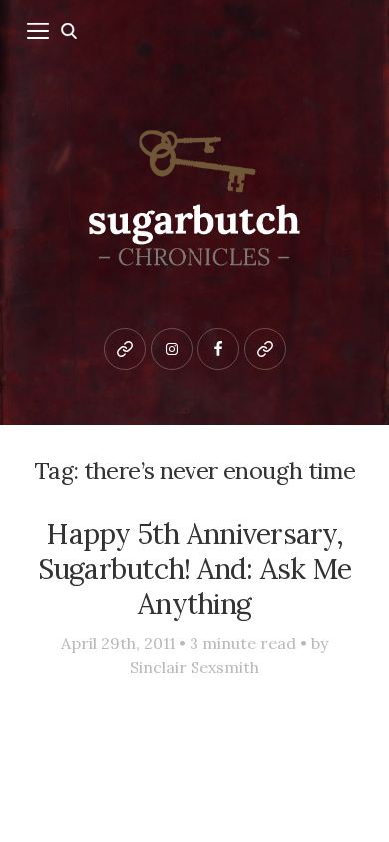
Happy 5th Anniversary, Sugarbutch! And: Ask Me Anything (195, 568)
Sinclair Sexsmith (194, 667)
